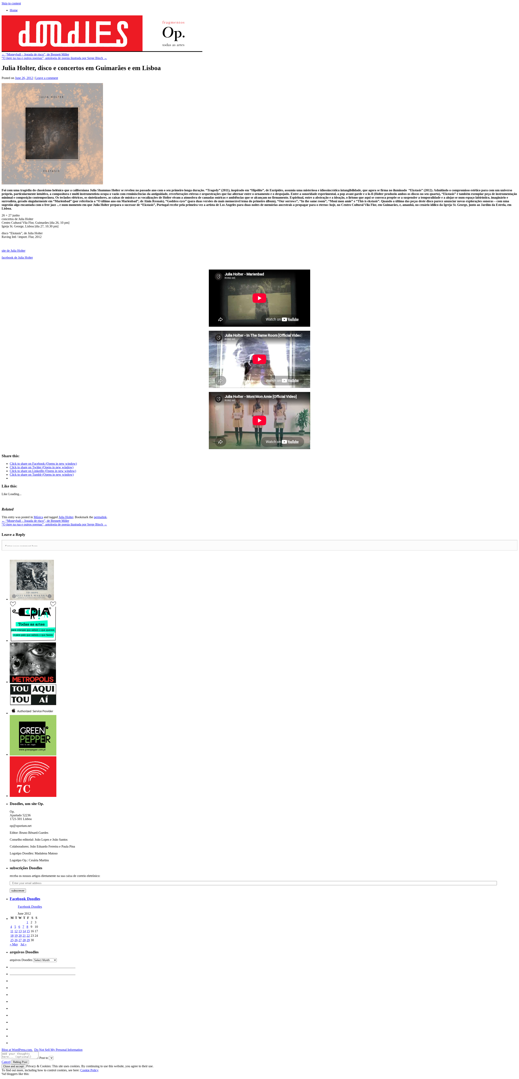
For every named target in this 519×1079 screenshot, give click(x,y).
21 (24, 935)
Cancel (6, 1062)
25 (12, 940)
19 (16, 935)
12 (16, 931)
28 (24, 940)
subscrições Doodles (26, 868)
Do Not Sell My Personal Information (58, 1049)
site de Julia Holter (13, 250)
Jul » (23, 944)
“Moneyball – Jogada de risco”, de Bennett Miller (35, 54)
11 (11, 931)
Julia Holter (66, 517)
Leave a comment (46, 78)
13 (20, 931)
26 (16, 940)
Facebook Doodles (25, 899)
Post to (43, 1058)
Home (14, 10)
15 (28, 931)
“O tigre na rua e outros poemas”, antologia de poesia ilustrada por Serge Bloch (54, 58)
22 (28, 935)
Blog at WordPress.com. (17, 1049)
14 (24, 931)
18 (12, 935)
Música (38, 517)
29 (28, 940)
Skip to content (11, 3)
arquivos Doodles (21, 960)
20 (20, 935)
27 (20, 940)
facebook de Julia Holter (17, 257)
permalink (100, 517)
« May (14, 944)
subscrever (17, 890)
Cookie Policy (89, 1070)
